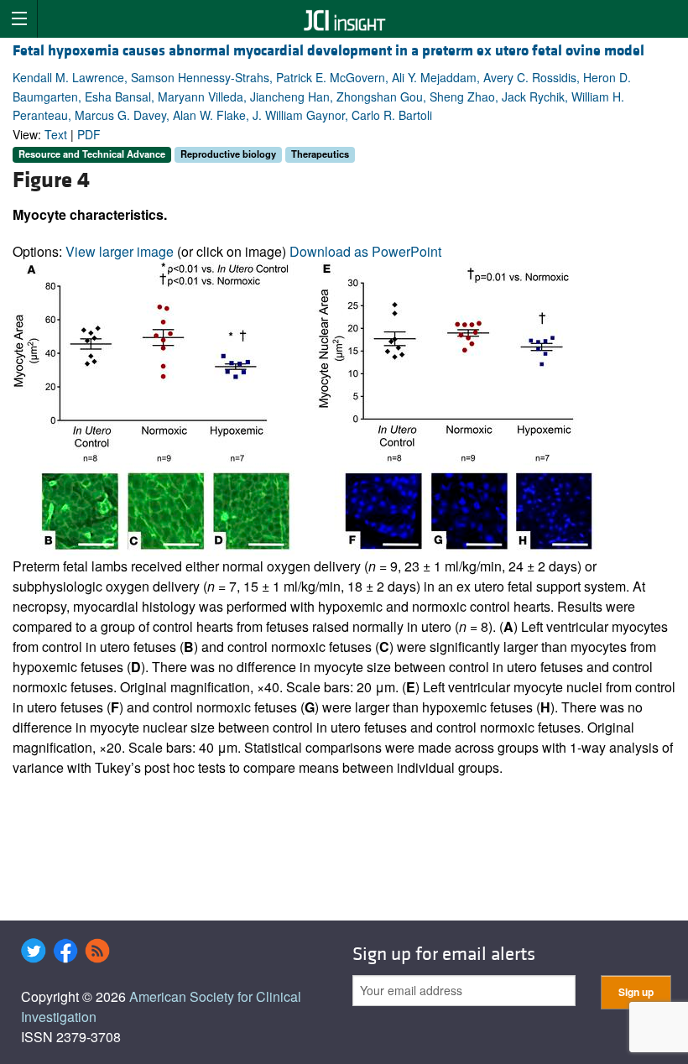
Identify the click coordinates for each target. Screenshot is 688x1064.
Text (55, 134)
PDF (89, 134)
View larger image (119, 251)
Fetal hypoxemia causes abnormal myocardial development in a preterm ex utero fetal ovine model (328, 50)
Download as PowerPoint (365, 251)
